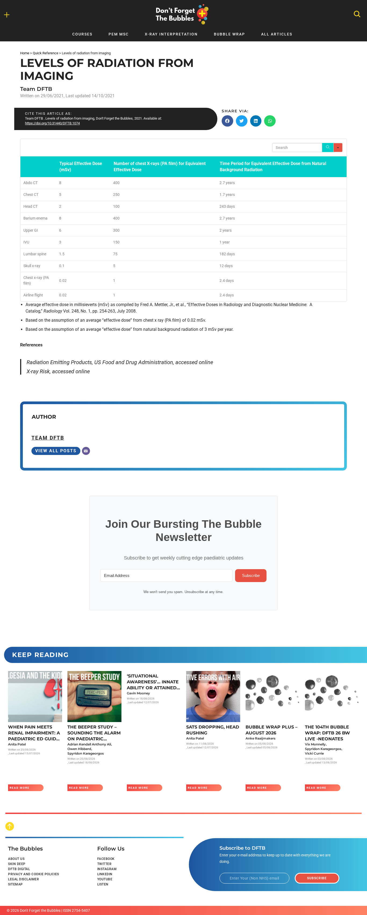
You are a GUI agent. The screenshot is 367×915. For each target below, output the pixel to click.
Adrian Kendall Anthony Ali (89, 744)
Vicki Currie (314, 753)
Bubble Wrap (229, 34)
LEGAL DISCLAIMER (23, 879)
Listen (103, 884)
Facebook (106, 859)
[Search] (327, 147)
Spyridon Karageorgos (85, 753)
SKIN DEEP (17, 864)
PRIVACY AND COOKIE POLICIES (33, 874)
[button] (227, 121)
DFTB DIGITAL (19, 869)
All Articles (276, 34)
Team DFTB (36, 89)
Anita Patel (17, 744)
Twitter (104, 864)
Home (24, 53)
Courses (82, 34)
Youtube (105, 879)
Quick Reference (45, 53)
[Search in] (338, 147)
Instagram (107, 869)
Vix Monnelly (315, 744)
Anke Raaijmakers (260, 738)
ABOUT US (16, 859)
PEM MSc (119, 34)
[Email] (86, 451)
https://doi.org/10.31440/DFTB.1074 (52, 123)
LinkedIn (105, 874)
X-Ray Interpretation (171, 34)
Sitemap (15, 884)
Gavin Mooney (138, 693)
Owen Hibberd (79, 749)
